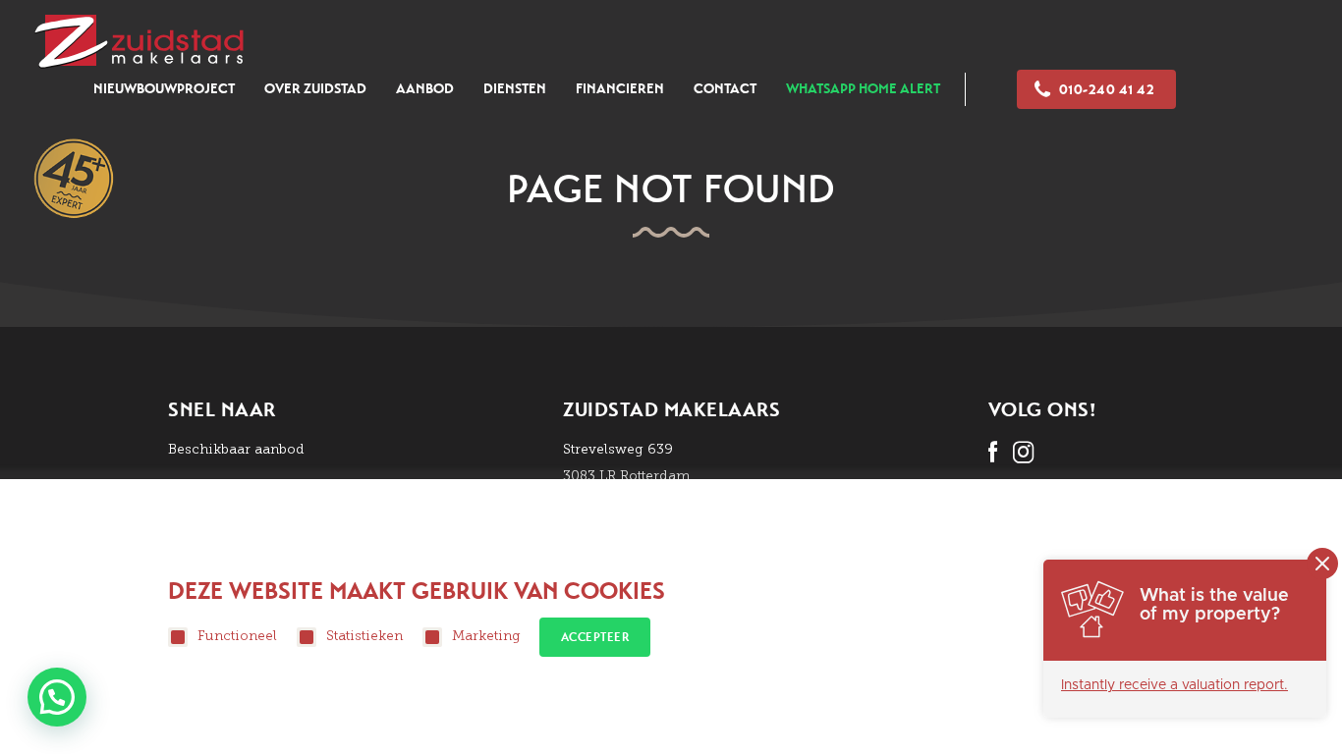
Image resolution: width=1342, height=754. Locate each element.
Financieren (620, 89)
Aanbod (425, 89)
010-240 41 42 (1107, 89)
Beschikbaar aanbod (236, 449)
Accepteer (595, 637)
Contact (725, 89)
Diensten (514, 89)
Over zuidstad (315, 89)
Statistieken (364, 635)
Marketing (486, 635)
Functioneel (237, 635)
